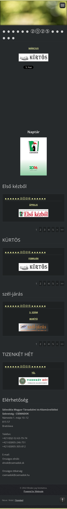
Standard (19, 500)
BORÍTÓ (33, 318)
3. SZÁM (33, 312)
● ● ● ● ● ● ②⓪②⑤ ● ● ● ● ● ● (25, 306)
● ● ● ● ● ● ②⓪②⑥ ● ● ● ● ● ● (25, 198)
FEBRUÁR (33, 258)
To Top (62, 500)
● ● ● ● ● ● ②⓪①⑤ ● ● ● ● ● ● (25, 366)
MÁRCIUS (34, 48)
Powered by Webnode (33, 491)
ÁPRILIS (33, 204)
